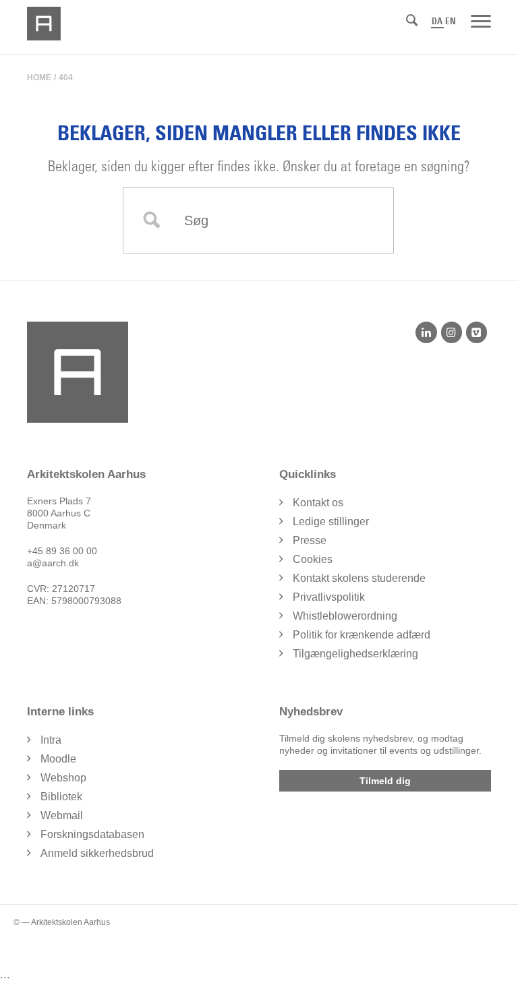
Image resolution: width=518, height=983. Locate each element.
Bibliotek (61, 796)
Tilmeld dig (385, 780)
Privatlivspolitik (329, 597)
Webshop (63, 777)
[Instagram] (451, 332)
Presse (309, 540)
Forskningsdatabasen (92, 834)
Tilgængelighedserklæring (355, 653)
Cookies (313, 559)
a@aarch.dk (53, 563)
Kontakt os (318, 502)
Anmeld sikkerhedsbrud (97, 853)
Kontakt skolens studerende (359, 578)
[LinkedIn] (425, 332)
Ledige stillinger (331, 521)
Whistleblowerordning (345, 616)
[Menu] (481, 20)
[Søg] (412, 20)
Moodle (58, 759)
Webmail (61, 815)
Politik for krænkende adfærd (361, 635)
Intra (50, 740)
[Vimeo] (476, 332)
